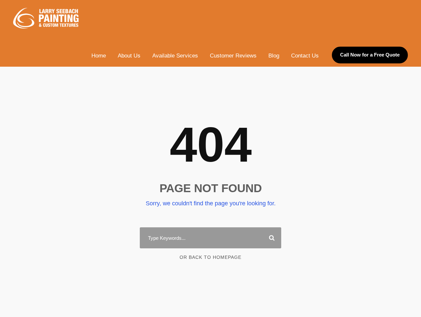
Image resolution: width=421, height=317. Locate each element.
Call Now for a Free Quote (370, 54)
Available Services (175, 56)
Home (98, 56)
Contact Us (305, 56)
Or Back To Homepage (210, 257)
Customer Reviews (233, 56)
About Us (129, 56)
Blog (273, 56)
